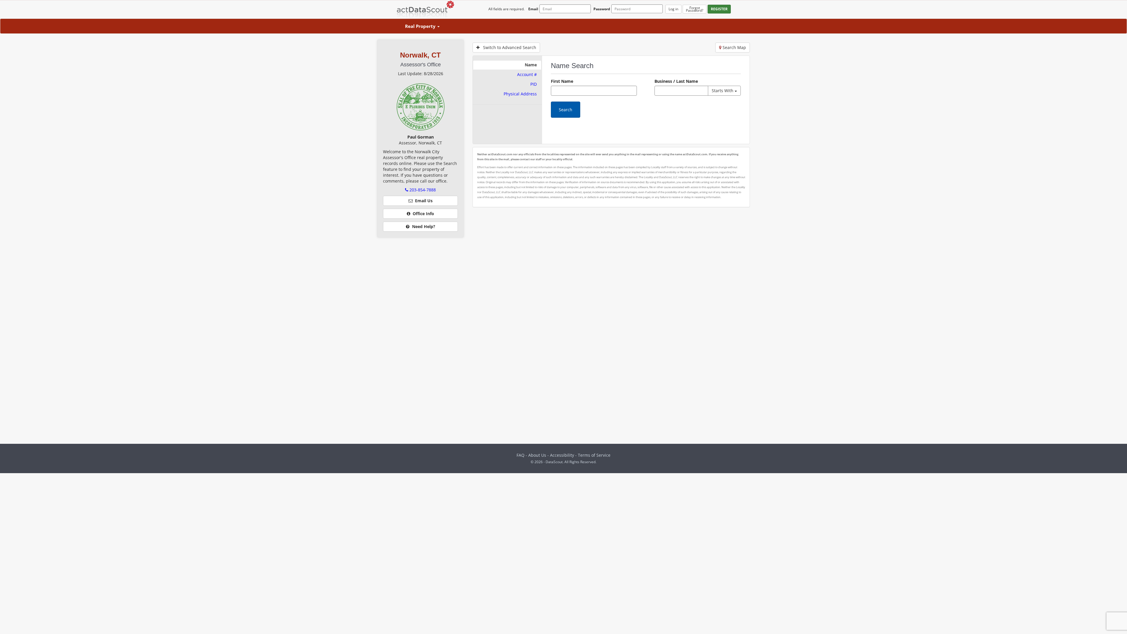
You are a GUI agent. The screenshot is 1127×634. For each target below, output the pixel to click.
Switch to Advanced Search (508, 47)
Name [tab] (531, 65)
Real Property (421, 26)
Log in (673, 8)
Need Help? (423, 226)
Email (533, 8)
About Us (537, 455)
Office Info (422, 213)
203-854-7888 (422, 190)
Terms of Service (594, 455)
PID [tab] (533, 84)
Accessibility (562, 455)
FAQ (520, 455)
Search (565, 109)
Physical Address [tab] (520, 94)
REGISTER (719, 8)
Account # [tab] (527, 74)
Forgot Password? (694, 9)
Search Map (733, 47)
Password (601, 8)
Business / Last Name (676, 81)
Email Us (423, 200)
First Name (562, 81)
